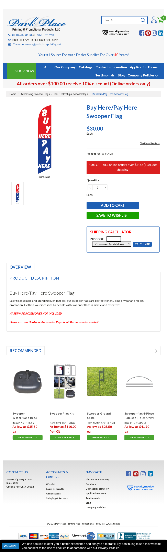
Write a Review (150, 143)
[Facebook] (141, 33)
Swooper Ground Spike (99, 415)
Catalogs (85, 67)
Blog (121, 75)
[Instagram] (154, 33)
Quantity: (93, 180)
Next (156, 350)
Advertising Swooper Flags (35, 94)
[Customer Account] (153, 20)
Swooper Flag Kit (62, 413)
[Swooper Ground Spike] (102, 381)
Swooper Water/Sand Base (24, 415)
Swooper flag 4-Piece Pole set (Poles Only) (139, 415)
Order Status (53, 493)
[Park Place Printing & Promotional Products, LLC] (36, 24)
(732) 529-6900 (45, 35)
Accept (10, 546)
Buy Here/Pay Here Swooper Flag (110, 94)
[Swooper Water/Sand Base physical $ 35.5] (27, 381)
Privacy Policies (108, 548)
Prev (152, 350)
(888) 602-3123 (22, 35)
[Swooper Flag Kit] (65, 381)
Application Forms (144, 67)
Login (49, 488)
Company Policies (141, 75)
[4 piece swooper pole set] (139, 381)
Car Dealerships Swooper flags (71, 94)
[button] (43, 535)
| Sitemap (115, 523)
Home (13, 94)
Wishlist (50, 484)
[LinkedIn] (160, 33)
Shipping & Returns (57, 498)
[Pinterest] (148, 33)
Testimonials (105, 75)
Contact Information (111, 67)
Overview (20, 267)
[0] (158, 20)
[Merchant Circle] (82, 535)
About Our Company (60, 67)
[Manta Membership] (105, 535)
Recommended (25, 350)
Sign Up (60, 488)
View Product (27, 437)
